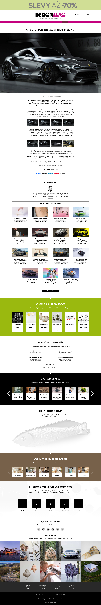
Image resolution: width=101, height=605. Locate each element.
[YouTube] (57, 529)
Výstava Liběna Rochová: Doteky (65, 357)
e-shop (13, 14)
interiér (47, 22)
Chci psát (28, 588)
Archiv (43, 588)
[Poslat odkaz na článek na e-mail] (62, 173)
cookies (61, 598)
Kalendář (58, 587)
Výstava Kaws (36, 351)
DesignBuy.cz (58, 304)
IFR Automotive (54, 169)
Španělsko (60, 166)
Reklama (28, 587)
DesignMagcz (53, 538)
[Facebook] (38, 529)
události (32, 22)
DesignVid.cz (34, 162)
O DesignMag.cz (43, 585)
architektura (40, 22)
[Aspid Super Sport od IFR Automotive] (56, 143)
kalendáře (58, 342)
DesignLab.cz (53, 602)
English (72, 588)
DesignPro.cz (60, 458)
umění (76, 22)
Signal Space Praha (50, 364)
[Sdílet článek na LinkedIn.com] (50, 173)
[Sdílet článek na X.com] (44, 173)
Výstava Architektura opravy (65, 351)
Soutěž (72, 585)
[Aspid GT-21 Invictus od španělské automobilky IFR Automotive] (50, 63)
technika (65, 22)
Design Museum (54, 410)
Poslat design (72, 587)
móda (59, 22)
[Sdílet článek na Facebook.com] (38, 173)
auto (55, 166)
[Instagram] (43, 529)
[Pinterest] (52, 529)
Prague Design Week (62, 487)
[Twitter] (48, 529)
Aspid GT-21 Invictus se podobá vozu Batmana (57, 162)
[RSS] (62, 529)
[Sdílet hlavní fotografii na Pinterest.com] (56, 173)
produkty (53, 22)
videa (18, 14)
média (71, 22)
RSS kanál (57, 585)
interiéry (22, 14)
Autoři (43, 587)
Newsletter (58, 588)
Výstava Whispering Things (35, 357)
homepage (25, 22)
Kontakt (28, 585)
